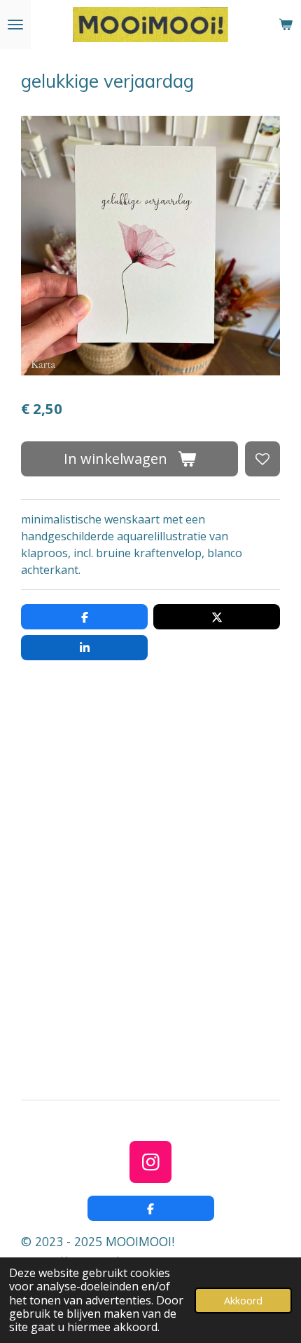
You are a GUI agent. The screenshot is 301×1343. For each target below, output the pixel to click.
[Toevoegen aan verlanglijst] (262, 458)
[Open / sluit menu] (15, 24)
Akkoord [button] (243, 1300)
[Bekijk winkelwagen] (285, 24)
